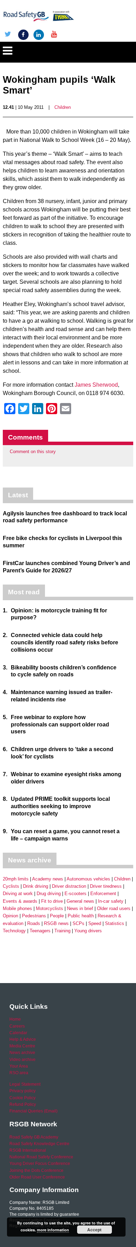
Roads (33, 923)
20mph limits (16, 879)
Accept (94, 1229)
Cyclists (11, 886)
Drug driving (49, 893)
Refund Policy (22, 1104)
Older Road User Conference (37, 1177)
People (57, 915)
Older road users (113, 908)
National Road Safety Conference (41, 1157)
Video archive (22, 1059)
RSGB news (56, 923)
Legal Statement (24, 1084)
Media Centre (22, 1046)
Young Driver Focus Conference (39, 1163)
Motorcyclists (49, 908)
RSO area (18, 1072)
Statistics (114, 923)
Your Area (18, 1066)
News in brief (80, 908)
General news (80, 901)
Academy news (47, 879)
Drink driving (35, 886)
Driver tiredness (106, 886)
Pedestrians (34, 915)
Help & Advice (22, 1039)
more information (53, 1229)
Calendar (18, 1032)
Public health (81, 915)
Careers (17, 1026)
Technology (14, 930)
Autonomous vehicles (88, 879)
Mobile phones (17, 908)
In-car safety (110, 901)
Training (62, 930)
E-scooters (75, 893)
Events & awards (20, 901)
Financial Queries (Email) (33, 1111)
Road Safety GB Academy (33, 1137)
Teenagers (40, 930)
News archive (22, 1052)
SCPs (78, 923)
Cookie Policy (22, 1097)
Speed (94, 923)
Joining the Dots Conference (36, 1170)
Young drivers (88, 930)
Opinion (10, 915)
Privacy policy (22, 1090)
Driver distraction (69, 886)
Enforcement (103, 893)
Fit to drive (52, 901)
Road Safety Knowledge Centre (39, 1143)
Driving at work (18, 893)
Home (15, 1019)
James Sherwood (96, 385)
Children (62, 107)
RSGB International (27, 1150)
